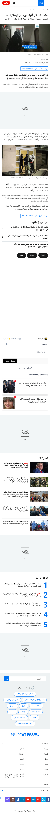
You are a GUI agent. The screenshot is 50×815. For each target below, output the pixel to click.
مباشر (6, 3)
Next (46, 759)
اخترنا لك (43, 458)
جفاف (23, 711)
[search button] (6, 678)
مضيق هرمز (36, 711)
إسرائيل (12, 705)
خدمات (45, 784)
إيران (23, 705)
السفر (46, 764)
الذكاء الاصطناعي (19, 717)
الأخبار (42, 10)
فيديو (46, 769)
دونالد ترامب (36, 705)
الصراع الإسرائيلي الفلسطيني (34, 699)
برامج (22, 769)
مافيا (21, 255)
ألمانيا (30, 10)
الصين (12, 711)
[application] (25, 38)
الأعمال (46, 754)
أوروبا (46, 749)
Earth (21, 754)
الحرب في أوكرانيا (12, 699)
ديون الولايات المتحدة (25, 723)
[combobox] (25, 678)
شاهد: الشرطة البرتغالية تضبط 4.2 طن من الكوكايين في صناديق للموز (29, 228)
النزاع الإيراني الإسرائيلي (25, 694)
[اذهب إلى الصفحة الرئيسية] (41, 3)
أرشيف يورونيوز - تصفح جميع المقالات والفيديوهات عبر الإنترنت (13, 775)
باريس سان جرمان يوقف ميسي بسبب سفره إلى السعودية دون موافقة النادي (31, 245)
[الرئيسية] (47, 10)
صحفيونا (45, 774)
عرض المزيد (44, 790)
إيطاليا (32, 255)
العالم (36, 10)
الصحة (22, 759)
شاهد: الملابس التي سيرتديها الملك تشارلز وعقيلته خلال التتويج (28, 237)
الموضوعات (44, 743)
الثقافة (22, 764)
